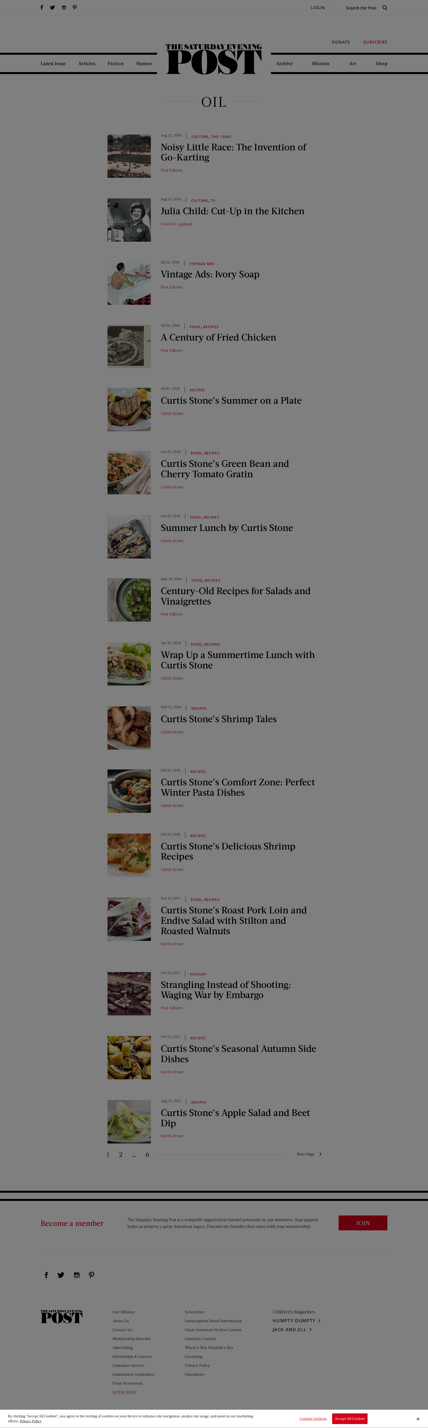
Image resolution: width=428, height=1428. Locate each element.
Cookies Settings (313, 1419)
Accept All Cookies (350, 1419)
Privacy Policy (31, 1421)
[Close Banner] (418, 1419)
